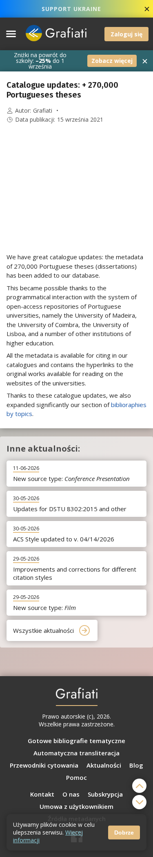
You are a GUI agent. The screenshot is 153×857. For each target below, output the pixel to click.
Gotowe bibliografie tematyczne (76, 741)
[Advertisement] (77, 188)
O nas (71, 794)
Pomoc (76, 777)
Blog (136, 765)
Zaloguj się (126, 34)
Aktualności (103, 765)
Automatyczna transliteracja (76, 753)
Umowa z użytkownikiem (76, 806)
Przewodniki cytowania (44, 765)
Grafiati (42, 111)
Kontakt (42, 794)
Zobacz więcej (112, 61)
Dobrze (124, 832)
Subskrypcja (105, 794)
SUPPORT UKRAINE (71, 9)
